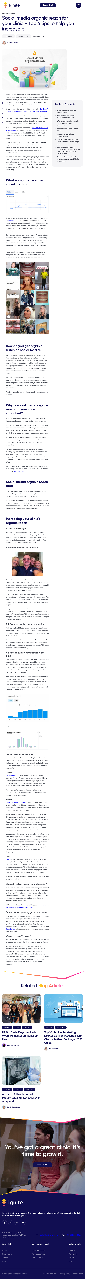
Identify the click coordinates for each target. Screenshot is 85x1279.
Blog (4, 1261)
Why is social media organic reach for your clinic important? (68, 123)
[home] (12, 5)
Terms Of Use (78, 1274)
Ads (70, 1261)
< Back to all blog (8, 13)
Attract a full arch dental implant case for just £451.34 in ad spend (68, 159)
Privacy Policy (65, 1274)
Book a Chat (48, 5)
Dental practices (38, 1250)
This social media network (16, 802)
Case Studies (7, 1254)
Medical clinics (37, 1258)
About (4, 1250)
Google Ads (10, 929)
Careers (5, 1258)
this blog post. (19, 471)
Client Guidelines (49, 1274)
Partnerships (73, 1254)
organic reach (13, 220)
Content (72, 1250)
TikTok (8, 859)
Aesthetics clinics (38, 1254)
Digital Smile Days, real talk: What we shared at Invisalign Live (68, 142)
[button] (78, 5)
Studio (71, 1258)
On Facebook (11, 775)
